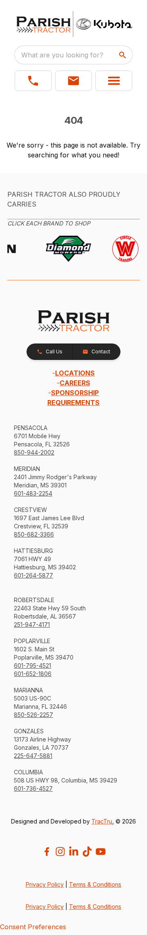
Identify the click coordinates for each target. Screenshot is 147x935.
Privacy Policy (45, 884)
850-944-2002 (34, 452)
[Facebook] (47, 851)
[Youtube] (101, 851)
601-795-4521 (32, 665)
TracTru (101, 821)
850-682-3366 (34, 534)
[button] (33, 81)
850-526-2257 (33, 714)
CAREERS (75, 383)
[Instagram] (60, 851)
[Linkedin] (74, 851)
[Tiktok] (87, 851)
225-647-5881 (33, 755)
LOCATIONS (75, 373)
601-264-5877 (33, 575)
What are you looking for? (62, 55)
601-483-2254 (33, 493)
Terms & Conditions (95, 884)
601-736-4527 (33, 788)
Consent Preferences (33, 927)
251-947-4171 (32, 624)
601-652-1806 (32, 673)
